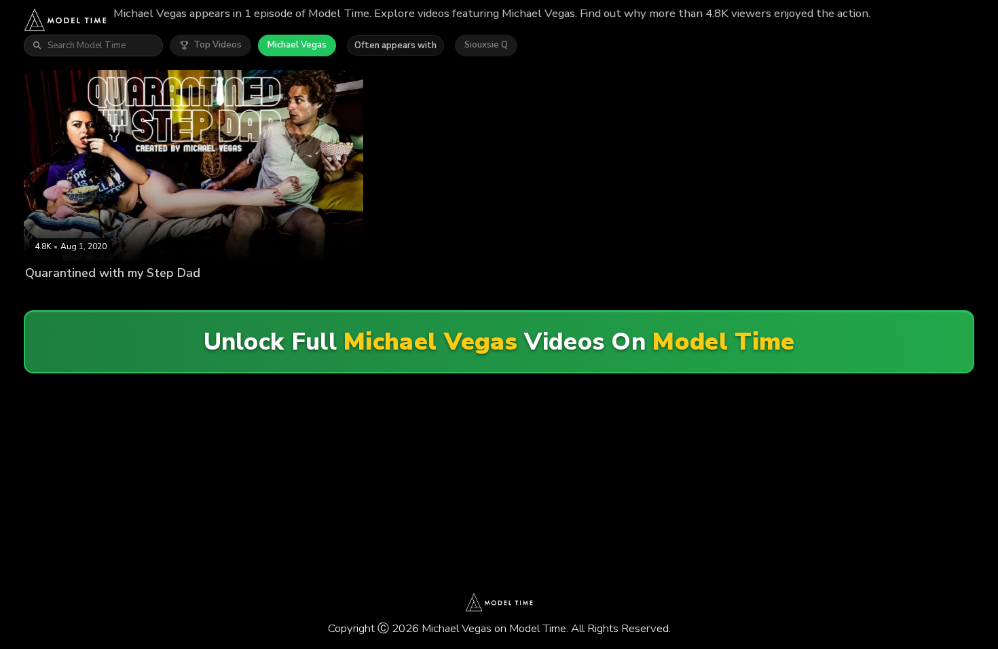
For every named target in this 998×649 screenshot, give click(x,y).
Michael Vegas (297, 45)
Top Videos (217, 45)
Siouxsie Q (486, 45)
